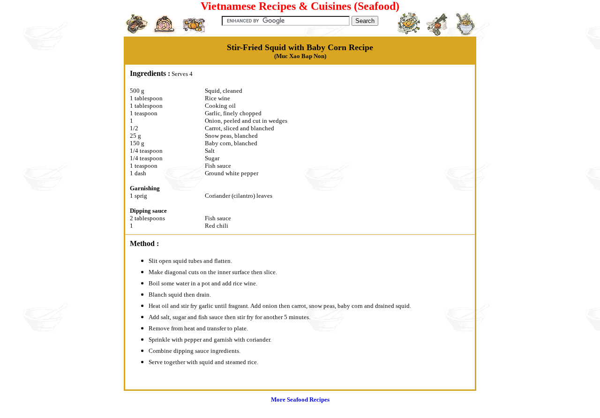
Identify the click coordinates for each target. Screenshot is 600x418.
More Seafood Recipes (300, 399)
